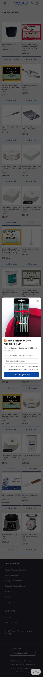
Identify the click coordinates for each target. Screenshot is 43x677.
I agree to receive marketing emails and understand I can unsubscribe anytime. (23, 367)
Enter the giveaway (22, 375)
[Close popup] (38, 301)
